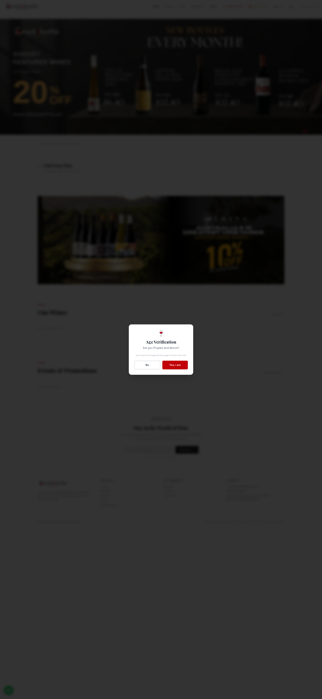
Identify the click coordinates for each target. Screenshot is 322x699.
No (147, 365)
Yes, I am (175, 365)
